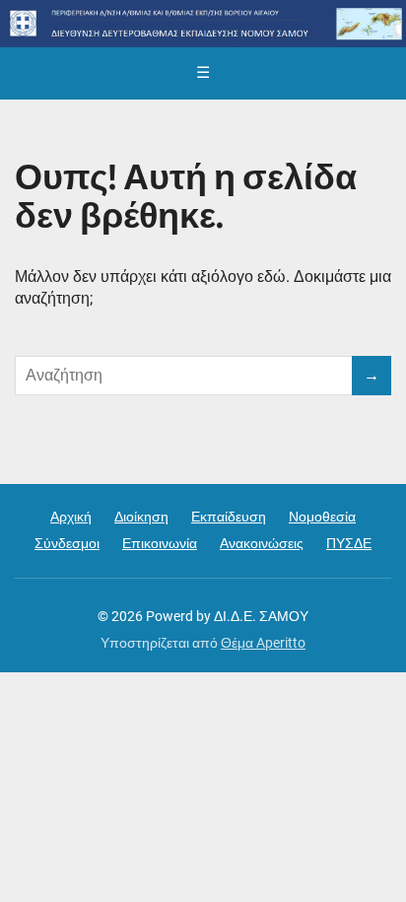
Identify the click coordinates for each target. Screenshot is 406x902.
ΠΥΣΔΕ (349, 543)
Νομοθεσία (322, 516)
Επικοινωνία (159, 543)
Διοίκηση (141, 516)
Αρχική (71, 516)
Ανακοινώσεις (262, 543)
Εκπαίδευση (228, 516)
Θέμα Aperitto (263, 643)
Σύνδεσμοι (67, 543)
